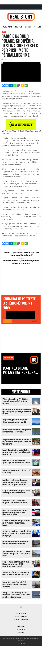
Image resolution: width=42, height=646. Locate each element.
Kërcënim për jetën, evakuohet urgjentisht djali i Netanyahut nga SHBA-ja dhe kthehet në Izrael (16, 412)
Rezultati (34, 321)
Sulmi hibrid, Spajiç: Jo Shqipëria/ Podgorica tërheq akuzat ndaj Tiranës (14, 502)
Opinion (28, 27)
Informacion (21, 626)
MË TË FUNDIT (21, 392)
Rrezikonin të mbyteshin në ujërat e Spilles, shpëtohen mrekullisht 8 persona (16, 462)
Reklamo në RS (21, 613)
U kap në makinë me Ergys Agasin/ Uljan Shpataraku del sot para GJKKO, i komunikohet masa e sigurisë (15, 564)
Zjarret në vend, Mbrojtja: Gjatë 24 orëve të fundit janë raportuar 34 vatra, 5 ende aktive (16, 554)
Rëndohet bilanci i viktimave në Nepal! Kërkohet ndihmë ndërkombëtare (15, 543)
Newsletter (21, 632)
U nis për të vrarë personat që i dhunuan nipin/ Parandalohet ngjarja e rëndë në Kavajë (16, 523)
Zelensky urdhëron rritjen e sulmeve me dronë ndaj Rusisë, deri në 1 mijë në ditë (15, 573)
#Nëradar (18, 27)
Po (8, 313)
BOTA (4, 31)
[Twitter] (7, 85)
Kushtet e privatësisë (21, 620)
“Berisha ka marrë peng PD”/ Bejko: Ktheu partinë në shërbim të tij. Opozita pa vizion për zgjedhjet (16, 533)
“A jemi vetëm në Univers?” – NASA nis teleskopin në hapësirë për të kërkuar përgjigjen (15, 401)
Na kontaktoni (21, 629)
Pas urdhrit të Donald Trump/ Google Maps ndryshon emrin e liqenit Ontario (16, 431)
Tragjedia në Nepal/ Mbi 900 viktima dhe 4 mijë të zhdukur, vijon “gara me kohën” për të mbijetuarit (16, 442)
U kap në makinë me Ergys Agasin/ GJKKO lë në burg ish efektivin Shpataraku (16, 492)
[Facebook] (3, 85)
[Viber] (18, 85)
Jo (8, 317)
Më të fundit (7, 27)
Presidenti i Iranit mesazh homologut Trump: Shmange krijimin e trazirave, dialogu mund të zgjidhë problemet (14, 482)
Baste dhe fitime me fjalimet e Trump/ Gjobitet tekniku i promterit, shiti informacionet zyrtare (15, 512)
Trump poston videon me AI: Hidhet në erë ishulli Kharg (16, 471)
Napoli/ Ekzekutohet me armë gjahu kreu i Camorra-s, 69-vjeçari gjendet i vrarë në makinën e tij (16, 452)
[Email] (26, 85)
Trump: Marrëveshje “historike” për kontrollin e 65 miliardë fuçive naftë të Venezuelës (15, 584)
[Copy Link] (22, 85)
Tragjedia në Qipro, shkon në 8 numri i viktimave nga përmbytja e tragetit (15, 421)
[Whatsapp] (15, 85)
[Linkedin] (11, 85)
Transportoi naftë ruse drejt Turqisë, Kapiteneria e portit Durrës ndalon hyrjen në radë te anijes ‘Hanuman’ (16, 595)
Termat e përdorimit (21, 616)
